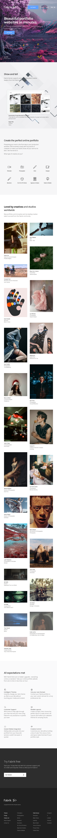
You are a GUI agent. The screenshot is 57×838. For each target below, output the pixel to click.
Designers (19, 820)
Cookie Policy (36, 830)
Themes (6, 813)
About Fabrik (36, 823)
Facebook (49, 823)
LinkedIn (49, 818)
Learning (35, 820)
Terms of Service (37, 825)
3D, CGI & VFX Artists (21, 825)
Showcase (35, 815)
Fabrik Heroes (36, 813)
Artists (18, 818)
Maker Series (36, 818)
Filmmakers (19, 813)
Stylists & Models (21, 830)
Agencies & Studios (21, 828)
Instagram (49, 813)
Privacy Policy (36, 828)
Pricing (5, 815)
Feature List (6, 818)
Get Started (33, 7)
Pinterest (49, 820)
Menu (52, 7)
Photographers (20, 815)
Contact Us (6, 823)
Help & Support (7, 820)
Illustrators (19, 823)
